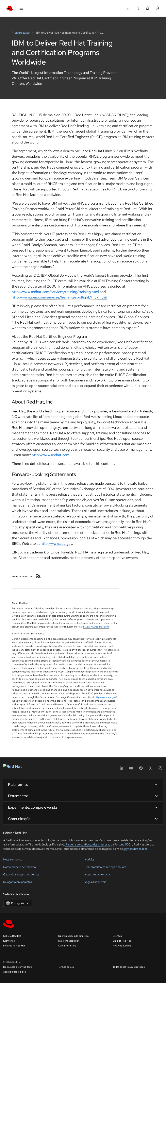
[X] (150, 769)
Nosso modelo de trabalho (19, 867)
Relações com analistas (17, 882)
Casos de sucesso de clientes (21, 874)
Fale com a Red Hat (68, 940)
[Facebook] (140, 769)
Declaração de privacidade (17, 967)
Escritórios (9, 940)
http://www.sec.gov (56, 543)
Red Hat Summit (122, 945)
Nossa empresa (12, 859)
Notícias (89, 859)
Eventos (117, 936)
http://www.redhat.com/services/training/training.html (55, 291)
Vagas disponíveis (95, 882)
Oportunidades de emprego (73, 936)
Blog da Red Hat (122, 940)
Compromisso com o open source (105, 867)
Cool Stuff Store (67, 945)
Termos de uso (66, 967)
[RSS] (38, 576)
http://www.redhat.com (50, 454)
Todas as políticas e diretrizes (129, 967)
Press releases (21, 32)
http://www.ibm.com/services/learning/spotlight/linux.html (59, 297)
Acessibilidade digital (14, 971)
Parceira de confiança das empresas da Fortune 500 (97, 844)
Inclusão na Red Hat (14, 945)
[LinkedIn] (121, 769)
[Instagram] (160, 769)
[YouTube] (131, 769)
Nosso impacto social (97, 874)
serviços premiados (135, 849)
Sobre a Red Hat (12, 936)
